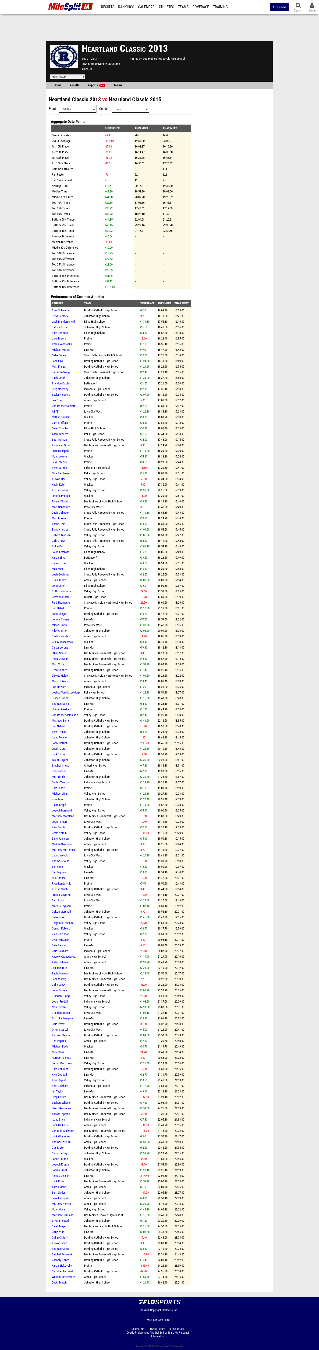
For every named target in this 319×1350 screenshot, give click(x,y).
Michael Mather (61, 349)
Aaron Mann (59, 1187)
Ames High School (95, 400)
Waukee (88, 417)
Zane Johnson (60, 838)
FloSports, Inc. (170, 1310)
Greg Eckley (59, 1097)
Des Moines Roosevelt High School (164, 58)
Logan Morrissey (62, 1063)
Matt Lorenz (59, 518)
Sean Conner (59, 670)
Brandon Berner (61, 1012)
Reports (96, 85)
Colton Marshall (61, 911)
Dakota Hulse (60, 675)
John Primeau (60, 990)
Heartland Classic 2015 (135, 99)
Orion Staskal (60, 1029)
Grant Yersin (59, 833)
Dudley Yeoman (61, 782)
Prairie (88, 338)
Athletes (166, 7)
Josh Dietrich (59, 743)
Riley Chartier (59, 630)
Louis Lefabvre (60, 552)
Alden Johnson (60, 962)
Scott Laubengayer (63, 1018)
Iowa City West (93, 411)
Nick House (59, 878)
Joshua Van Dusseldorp (66, 692)
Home (57, 85)
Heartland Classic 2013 (75, 99)
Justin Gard (58, 748)
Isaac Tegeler (59, 737)
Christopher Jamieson (65, 715)
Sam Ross (58, 900)
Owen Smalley (60, 428)
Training (220, 7)
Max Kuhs (58, 569)
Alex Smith (58, 827)
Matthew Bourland (62, 1215)
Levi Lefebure (60, 462)
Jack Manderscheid (63, 321)
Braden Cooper (60, 698)
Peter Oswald (59, 658)
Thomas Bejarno (61, 1035)
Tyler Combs (59, 467)
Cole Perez (58, 1024)
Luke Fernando (60, 1198)
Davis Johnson (60, 512)
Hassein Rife (59, 968)
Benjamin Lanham (62, 923)
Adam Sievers (60, 434)
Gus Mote (58, 1147)
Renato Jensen (60, 1175)
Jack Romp (58, 1181)
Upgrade (279, 7)
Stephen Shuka (60, 765)
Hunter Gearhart (61, 709)
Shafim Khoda (60, 636)
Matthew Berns (61, 720)
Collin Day (58, 546)
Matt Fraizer (59, 366)
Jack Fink (57, 361)
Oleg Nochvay (60, 389)
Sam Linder (58, 1192)
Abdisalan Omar (61, 445)
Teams (183, 7)
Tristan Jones (60, 490)
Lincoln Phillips (61, 496)
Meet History (59, 76)
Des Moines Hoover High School (103, 1215)
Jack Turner (59, 754)
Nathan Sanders (61, 417)
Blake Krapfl (59, 805)
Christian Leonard (62, 1271)
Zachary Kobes (60, 1260)
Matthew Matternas (63, 850)
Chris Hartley (59, 1153)
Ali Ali (55, 411)
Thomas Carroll (61, 1248)
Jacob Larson (60, 1159)
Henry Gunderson (62, 1108)
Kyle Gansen (59, 771)
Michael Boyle (60, 1046)
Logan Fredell (60, 1001)
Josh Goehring (60, 574)
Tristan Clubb (59, 889)
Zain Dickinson (60, 934)
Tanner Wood (59, 501)
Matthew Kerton (61, 1204)
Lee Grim (57, 400)
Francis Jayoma (61, 894)
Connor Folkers (61, 928)
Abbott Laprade (61, 1114)
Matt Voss (58, 664)
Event (52, 109)
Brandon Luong (61, 996)
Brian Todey (59, 580)
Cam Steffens (60, 422)
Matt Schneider (61, 507)
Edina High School (95, 321)
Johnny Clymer (60, 619)
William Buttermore (63, 1277)
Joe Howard (59, 687)
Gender (104, 109)
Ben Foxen (58, 866)
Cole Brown (58, 540)
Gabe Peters (59, 355)
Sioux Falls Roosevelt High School (104, 372)
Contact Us (137, 1329)
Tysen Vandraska (62, 344)
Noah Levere (59, 456)
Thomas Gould (60, 861)
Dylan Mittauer (60, 939)
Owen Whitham (61, 597)
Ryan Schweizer (61, 310)
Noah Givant (59, 1007)
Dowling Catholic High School (101, 310)
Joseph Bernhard (62, 810)
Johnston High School (97, 316)
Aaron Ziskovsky (62, 1265)
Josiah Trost (59, 1170)
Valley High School (95, 479)
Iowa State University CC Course (101, 64)
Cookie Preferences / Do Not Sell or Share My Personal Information (158, 1334)
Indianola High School (97, 389)
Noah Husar (59, 1209)
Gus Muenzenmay (62, 642)
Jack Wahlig (59, 979)
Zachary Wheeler (61, 1102)
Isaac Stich (58, 1119)
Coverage (200, 7)
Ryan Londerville (61, 883)
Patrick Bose (59, 327)
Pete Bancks (59, 945)
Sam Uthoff (58, 788)
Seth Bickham (60, 1086)
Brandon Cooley (61, 383)
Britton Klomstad (62, 591)
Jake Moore (59, 338)
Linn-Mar (89, 349)
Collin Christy (59, 1237)
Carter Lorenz (60, 647)
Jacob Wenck (60, 855)
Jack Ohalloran (61, 1136)
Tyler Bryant (59, 1080)
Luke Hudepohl (60, 451)
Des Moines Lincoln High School (103, 501)
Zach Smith (58, 378)
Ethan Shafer (59, 653)
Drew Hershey (60, 316)
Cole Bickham (60, 951)
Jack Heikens (60, 1125)
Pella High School (94, 434)
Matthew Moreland (63, 816)
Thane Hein (58, 524)
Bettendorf (90, 383)
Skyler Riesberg (61, 394)
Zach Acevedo (60, 973)
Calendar (146, 7)
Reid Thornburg (61, 602)
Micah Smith (59, 625)
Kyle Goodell (59, 1074)
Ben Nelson (58, 726)
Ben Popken (59, 1041)
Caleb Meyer (59, 1226)
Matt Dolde (58, 776)
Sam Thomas (60, 333)
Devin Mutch (59, 1282)
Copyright (155, 1310)
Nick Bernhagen (61, 473)
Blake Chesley (60, 529)
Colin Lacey (58, 984)
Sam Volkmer (60, 1069)
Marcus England (61, 906)
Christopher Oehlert (63, 406)
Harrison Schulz (61, 1057)
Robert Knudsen (61, 535)
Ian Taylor (57, 1091)
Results (107, 7)
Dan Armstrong (61, 372)
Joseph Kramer (61, 1164)
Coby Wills (58, 1232)
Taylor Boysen (60, 760)
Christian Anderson (63, 1130)
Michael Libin (59, 793)
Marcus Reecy (60, 681)
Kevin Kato (58, 484)
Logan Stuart (59, 821)
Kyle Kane (57, 799)
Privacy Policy (157, 1329)
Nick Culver (58, 1052)
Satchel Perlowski (62, 1254)
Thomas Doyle (60, 703)
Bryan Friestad (60, 1220)
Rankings (126, 7)
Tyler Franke (59, 732)
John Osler (58, 585)
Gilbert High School (95, 597)
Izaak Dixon (59, 563)
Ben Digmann (59, 872)
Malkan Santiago (62, 844)
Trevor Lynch (59, 1243)
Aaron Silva (58, 557)
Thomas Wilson (61, 1142)
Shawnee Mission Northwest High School (108, 602)
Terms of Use (176, 1329)
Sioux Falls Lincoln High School (103, 355)
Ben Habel (58, 608)
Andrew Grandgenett (64, 956)
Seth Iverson (59, 439)
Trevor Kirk (58, 479)
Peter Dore (58, 917)
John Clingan (59, 614)
